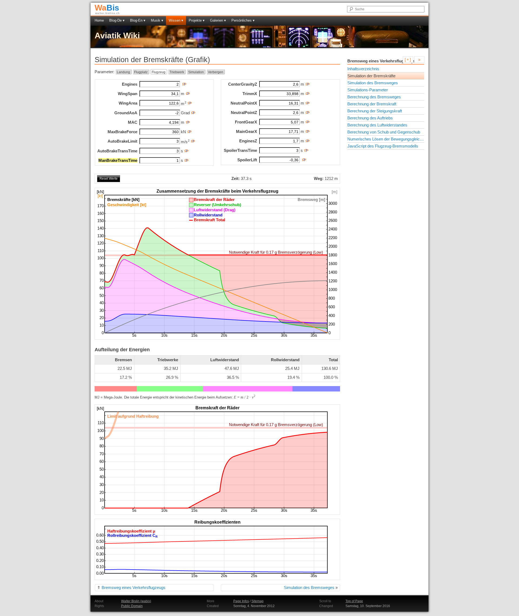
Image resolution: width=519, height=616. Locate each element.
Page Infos (241, 601)
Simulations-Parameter (367, 90)
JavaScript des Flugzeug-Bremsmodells (382, 146)
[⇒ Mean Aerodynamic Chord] (187, 121)
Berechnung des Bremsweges (374, 97)
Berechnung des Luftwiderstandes (377, 125)
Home (99, 20)
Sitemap (257, 601)
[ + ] (408, 59)
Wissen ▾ (176, 20)
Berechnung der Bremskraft (371, 104)
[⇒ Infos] (189, 102)
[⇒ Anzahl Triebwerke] (184, 83)
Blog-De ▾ (117, 20)
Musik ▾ (157, 20)
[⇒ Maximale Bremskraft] (189, 130)
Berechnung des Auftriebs (370, 118)
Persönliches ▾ (243, 20)
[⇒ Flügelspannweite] (187, 92)
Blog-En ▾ (137, 20)
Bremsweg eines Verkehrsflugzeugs (133, 587)
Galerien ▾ (218, 20)
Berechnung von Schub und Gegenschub (383, 132)
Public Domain (132, 606)
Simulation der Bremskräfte (371, 75)
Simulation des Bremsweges (309, 587)
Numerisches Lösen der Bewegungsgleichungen (385, 139)
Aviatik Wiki (117, 35)
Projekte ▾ (197, 20)
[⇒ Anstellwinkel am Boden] (193, 111)
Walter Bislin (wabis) (136, 601)
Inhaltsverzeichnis (363, 68)
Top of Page (354, 601)
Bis (107, 7)
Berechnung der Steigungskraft (374, 111)
